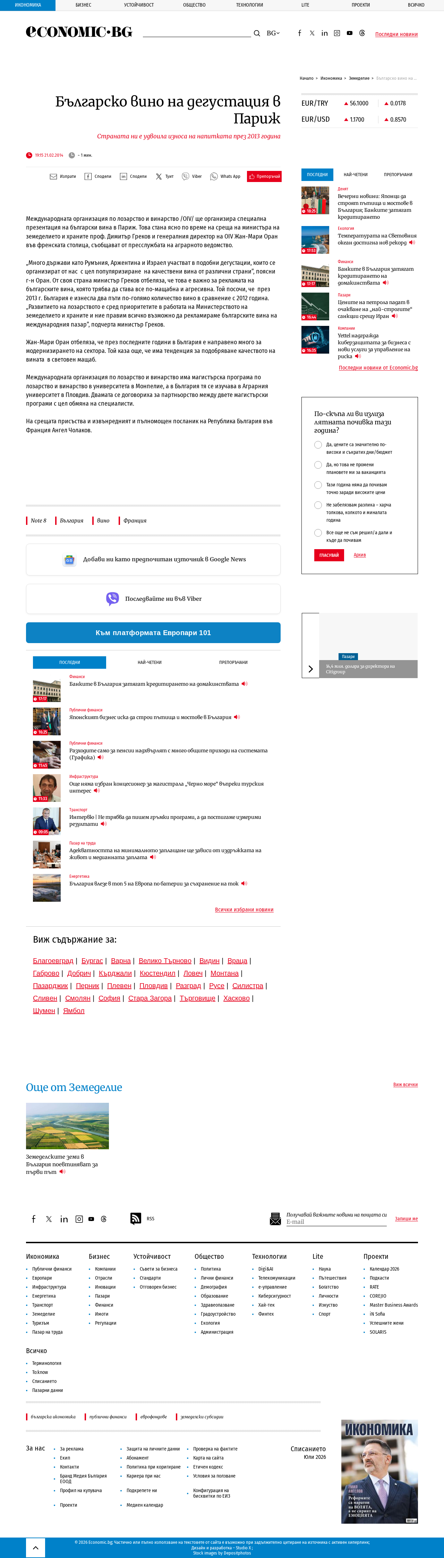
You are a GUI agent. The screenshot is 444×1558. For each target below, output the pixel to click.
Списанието (44, 1381)
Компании (105, 1269)
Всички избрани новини (244, 909)
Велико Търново (165, 960)
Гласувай (329, 555)
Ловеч (193, 973)
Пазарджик (50, 985)
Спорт (325, 1314)
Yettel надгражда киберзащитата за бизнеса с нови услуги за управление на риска (374, 346)
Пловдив (153, 985)
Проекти (361, 5)
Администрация (217, 1332)
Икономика (28, 5)
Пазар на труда (47, 1332)
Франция (134, 520)
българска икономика (53, 1416)
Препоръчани (233, 662)
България (71, 520)
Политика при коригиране (154, 1467)
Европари (42, 1278)
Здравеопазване (217, 1305)
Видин (209, 960)
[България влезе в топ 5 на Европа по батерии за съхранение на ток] (47, 888)
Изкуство (328, 1305)
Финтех (266, 1314)
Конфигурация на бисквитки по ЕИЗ (211, 1493)
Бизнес (83, 5)
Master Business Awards (394, 1305)
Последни (69, 662)
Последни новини (396, 34)
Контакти (69, 1467)
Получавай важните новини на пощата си (337, 1215)
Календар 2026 (384, 1269)
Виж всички (405, 1084)
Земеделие (359, 78)
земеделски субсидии (202, 1416)
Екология (210, 1323)
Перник (87, 985)
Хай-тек (266, 1305)
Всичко (416, 5)
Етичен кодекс (208, 1467)
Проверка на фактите (215, 1449)
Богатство (329, 1287)
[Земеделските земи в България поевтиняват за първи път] (67, 1126)
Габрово (46, 973)
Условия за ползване (214, 1476)
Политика (211, 1269)
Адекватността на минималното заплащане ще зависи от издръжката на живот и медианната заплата (165, 853)
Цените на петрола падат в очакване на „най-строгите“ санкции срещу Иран (375, 309)
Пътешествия (333, 1278)
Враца (237, 960)
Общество (194, 5)
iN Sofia (377, 1314)
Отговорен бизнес (158, 1287)
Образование (214, 1296)
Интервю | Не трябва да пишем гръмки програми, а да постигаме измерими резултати (165, 820)
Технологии (249, 5)
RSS (150, 1219)
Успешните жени (387, 1323)
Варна (121, 960)
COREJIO (378, 1296)
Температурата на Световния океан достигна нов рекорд (377, 239)
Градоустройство (218, 1314)
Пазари (348, 656)
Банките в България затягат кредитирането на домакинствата (154, 684)
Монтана (225, 973)
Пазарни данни (47, 1390)
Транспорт (42, 1305)
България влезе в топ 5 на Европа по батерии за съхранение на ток (154, 884)
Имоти (102, 1314)
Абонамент (138, 1458)
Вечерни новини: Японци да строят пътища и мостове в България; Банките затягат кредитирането (375, 206)
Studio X (243, 1547)
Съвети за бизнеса (159, 1269)
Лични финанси (217, 1278)
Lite (305, 5)
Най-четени (150, 662)
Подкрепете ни (142, 1491)
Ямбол (74, 1010)
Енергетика (44, 1296)
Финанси (104, 1305)
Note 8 (38, 520)
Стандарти (150, 1278)
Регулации (106, 1323)
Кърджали (115, 973)
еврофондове (153, 1416)
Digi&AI (265, 1269)
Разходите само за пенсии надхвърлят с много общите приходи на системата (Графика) (168, 754)
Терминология (46, 1363)
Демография (214, 1287)
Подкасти (379, 1278)
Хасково (236, 998)
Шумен (44, 1010)
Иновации (105, 1287)
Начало (307, 78)
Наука (325, 1269)
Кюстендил (158, 973)
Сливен (45, 998)
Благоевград (53, 960)
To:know (40, 1372)
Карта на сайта (208, 1458)
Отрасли (103, 1278)
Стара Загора (150, 998)
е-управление (272, 1287)
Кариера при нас (144, 1476)
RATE (374, 1287)
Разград (188, 985)
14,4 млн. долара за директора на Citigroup (360, 669)
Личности (329, 1296)
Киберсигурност (274, 1296)
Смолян (78, 998)
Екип (65, 1458)
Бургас (92, 960)
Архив (360, 555)
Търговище (197, 998)
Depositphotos (237, 1553)
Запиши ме (406, 1219)
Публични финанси (52, 1269)
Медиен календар (145, 1505)
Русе (216, 985)
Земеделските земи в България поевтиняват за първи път (62, 1164)
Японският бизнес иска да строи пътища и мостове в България (150, 717)
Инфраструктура (49, 1287)
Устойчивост (139, 5)
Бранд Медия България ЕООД (83, 1479)
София (109, 998)
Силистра (247, 985)
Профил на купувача (81, 1491)
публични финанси (108, 1416)
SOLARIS (378, 1332)
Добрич (79, 973)
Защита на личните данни (153, 1449)
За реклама (72, 1449)
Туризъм (40, 1323)
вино (103, 520)
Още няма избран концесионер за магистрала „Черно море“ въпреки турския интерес (166, 787)
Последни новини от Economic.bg (378, 368)
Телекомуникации (277, 1278)
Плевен (119, 985)
